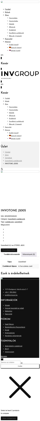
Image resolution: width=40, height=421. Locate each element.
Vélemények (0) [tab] (29, 254)
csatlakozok (9, 222)
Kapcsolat (8, 39)
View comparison (9, 418)
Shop (7, 15)
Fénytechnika (13, 18)
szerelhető (18, 222)
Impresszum (9, 352)
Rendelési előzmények (13, 336)
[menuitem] (8, 42)
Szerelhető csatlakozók (16, 33)
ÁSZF (7, 349)
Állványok (12, 27)
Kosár (7, 330)
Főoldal (7, 9)
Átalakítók (12, 30)
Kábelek (11, 24)
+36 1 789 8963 (10, 292)
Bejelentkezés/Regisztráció (15, 327)
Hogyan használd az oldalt (14, 308)
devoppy (4, 356)
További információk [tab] (12, 254)
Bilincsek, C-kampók (15, 36)
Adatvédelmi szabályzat (13, 346)
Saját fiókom (9, 324)
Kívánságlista (10, 333)
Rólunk (7, 12)
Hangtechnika (13, 21)
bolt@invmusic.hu (11, 295)
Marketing (8, 311)
